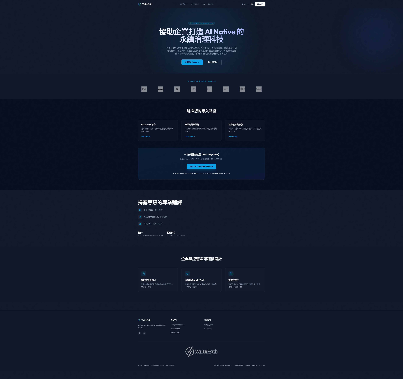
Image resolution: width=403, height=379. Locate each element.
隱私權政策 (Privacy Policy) (223, 365)
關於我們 (183, 4)
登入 (252, 4)
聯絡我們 (260, 4)
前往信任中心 (213, 62)
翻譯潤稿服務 (175, 328)
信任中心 (211, 4)
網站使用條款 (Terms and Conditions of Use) (250, 365)
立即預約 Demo (191, 62)
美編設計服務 (175, 332)
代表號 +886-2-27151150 (183, 173)
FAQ (203, 4)
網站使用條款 (208, 325)
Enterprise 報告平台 (177, 325)
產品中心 (194, 4)
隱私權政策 (207, 328)
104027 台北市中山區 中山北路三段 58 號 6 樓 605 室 (212, 173)
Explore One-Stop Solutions (201, 166)
